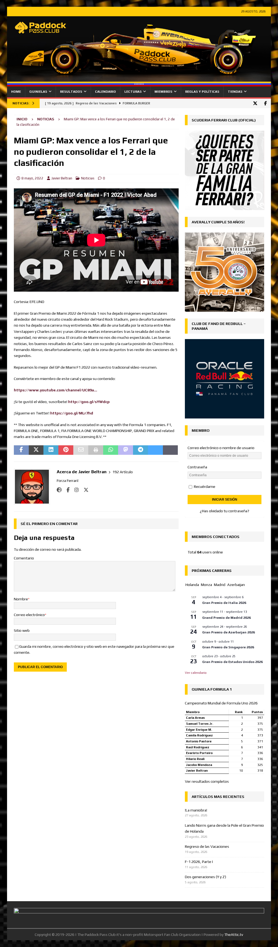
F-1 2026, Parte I (199, 861)
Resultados (71, 92)
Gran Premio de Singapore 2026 (228, 647)
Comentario (24, 558)
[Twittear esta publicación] (36, 450)
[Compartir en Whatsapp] (110, 450)
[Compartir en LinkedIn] (50, 450)
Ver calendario (196, 673)
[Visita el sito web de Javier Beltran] (59, 490)
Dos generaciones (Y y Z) (205, 877)
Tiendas (235, 92)
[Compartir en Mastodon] (125, 450)
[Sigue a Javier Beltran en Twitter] (84, 490)
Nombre (21, 599)
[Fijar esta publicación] (65, 450)
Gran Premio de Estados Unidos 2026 (232, 662)
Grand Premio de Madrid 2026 (226, 618)
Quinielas (38, 92)
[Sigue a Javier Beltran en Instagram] (74, 490)
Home (16, 92)
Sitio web (22, 630)
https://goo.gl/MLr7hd (71, 413)
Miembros (163, 92)
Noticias (87, 178)
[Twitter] (255, 103)
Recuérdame (204, 486)
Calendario (105, 92)
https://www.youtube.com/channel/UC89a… (55, 390)
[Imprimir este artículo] (95, 450)
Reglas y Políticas (202, 92)
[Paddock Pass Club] (139, 83)
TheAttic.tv (233, 934)
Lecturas (133, 92)
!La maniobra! (196, 810)
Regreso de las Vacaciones (207, 846)
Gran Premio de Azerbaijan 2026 (228, 632)
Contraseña (197, 467)
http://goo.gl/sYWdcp (89, 402)
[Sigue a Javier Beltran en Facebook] (66, 490)
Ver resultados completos (207, 781)
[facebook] (265, 103)
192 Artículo (122, 472)
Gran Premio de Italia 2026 (224, 603)
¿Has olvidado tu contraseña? (224, 511)
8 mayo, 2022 (32, 178)
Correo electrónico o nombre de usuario (221, 448)
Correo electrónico (29, 615)
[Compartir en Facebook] (21, 450)
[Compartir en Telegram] (140, 450)
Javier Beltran (61, 178)
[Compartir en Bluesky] (155, 450)
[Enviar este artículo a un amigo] (80, 450)
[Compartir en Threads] (170, 450)
